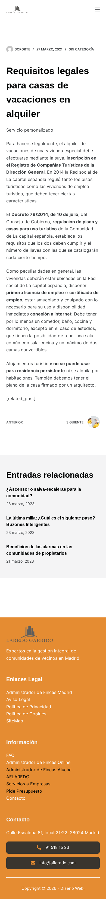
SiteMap (14, 720)
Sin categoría (81, 49)
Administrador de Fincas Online (38, 762)
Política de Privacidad (28, 706)
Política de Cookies (26, 713)
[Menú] (97, 9)
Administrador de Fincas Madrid (39, 692)
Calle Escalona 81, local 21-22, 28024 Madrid (52, 832)
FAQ (10, 755)
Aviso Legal (18, 699)
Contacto (16, 798)
